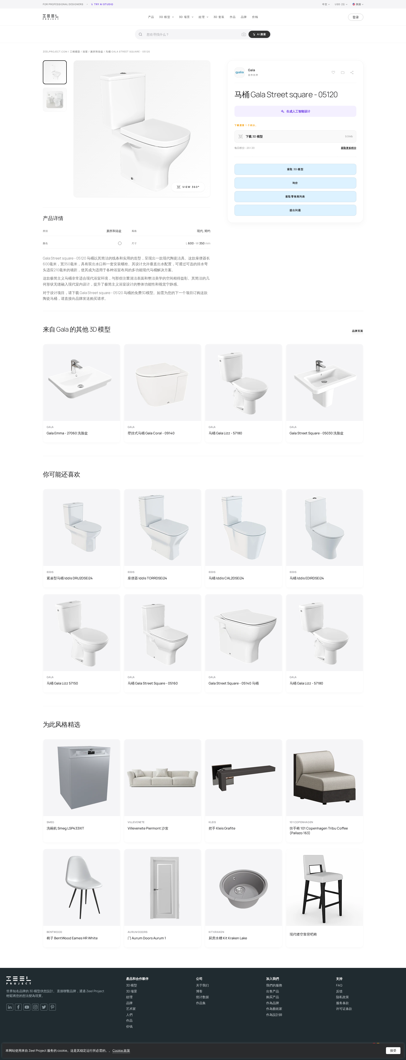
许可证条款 (344, 1009)
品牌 (244, 17)
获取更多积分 (348, 148)
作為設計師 (274, 1015)
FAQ (339, 985)
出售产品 (272, 991)
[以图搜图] (244, 34)
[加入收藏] (342, 72)
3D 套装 (219, 17)
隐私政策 (342, 997)
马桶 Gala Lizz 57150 (62, 683)
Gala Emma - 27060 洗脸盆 (67, 433)
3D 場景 (184, 17)
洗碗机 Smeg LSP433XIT (65, 828)
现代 (200, 231)
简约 (207, 231)
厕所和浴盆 (114, 231)
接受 (393, 1050)
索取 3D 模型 (295, 169)
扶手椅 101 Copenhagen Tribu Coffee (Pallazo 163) (319, 830)
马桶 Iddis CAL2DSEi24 (226, 578)
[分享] (352, 72)
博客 (199, 991)
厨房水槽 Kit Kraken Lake (228, 938)
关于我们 (202, 985)
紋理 (202, 17)
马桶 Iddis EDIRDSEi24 (307, 578)
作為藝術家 (274, 1009)
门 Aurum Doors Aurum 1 (147, 938)
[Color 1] (119, 243)
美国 (358, 4)
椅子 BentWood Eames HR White (72, 938)
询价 (295, 183)
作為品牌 (272, 1003)
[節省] (333, 72)
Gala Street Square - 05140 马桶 (234, 683)
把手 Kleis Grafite (222, 828)
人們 (129, 1015)
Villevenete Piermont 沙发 (148, 828)
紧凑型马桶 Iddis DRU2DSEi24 (70, 578)
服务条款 (342, 1003)
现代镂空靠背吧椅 (303, 934)
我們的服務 (274, 985)
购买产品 (272, 997)
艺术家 (131, 1009)
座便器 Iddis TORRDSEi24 (147, 578)
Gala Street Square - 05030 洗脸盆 (317, 433)
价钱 (255, 17)
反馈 (339, 991)
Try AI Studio (103, 4)
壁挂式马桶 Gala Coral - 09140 (151, 433)
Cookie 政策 (121, 1050)
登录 (356, 17)
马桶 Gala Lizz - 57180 (225, 433)
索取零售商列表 (295, 196)
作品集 (201, 1003)
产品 (151, 17)
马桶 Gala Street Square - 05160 (153, 683)
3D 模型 (164, 17)
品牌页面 (357, 331)
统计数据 (202, 997)
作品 (233, 17)
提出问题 (295, 210)
